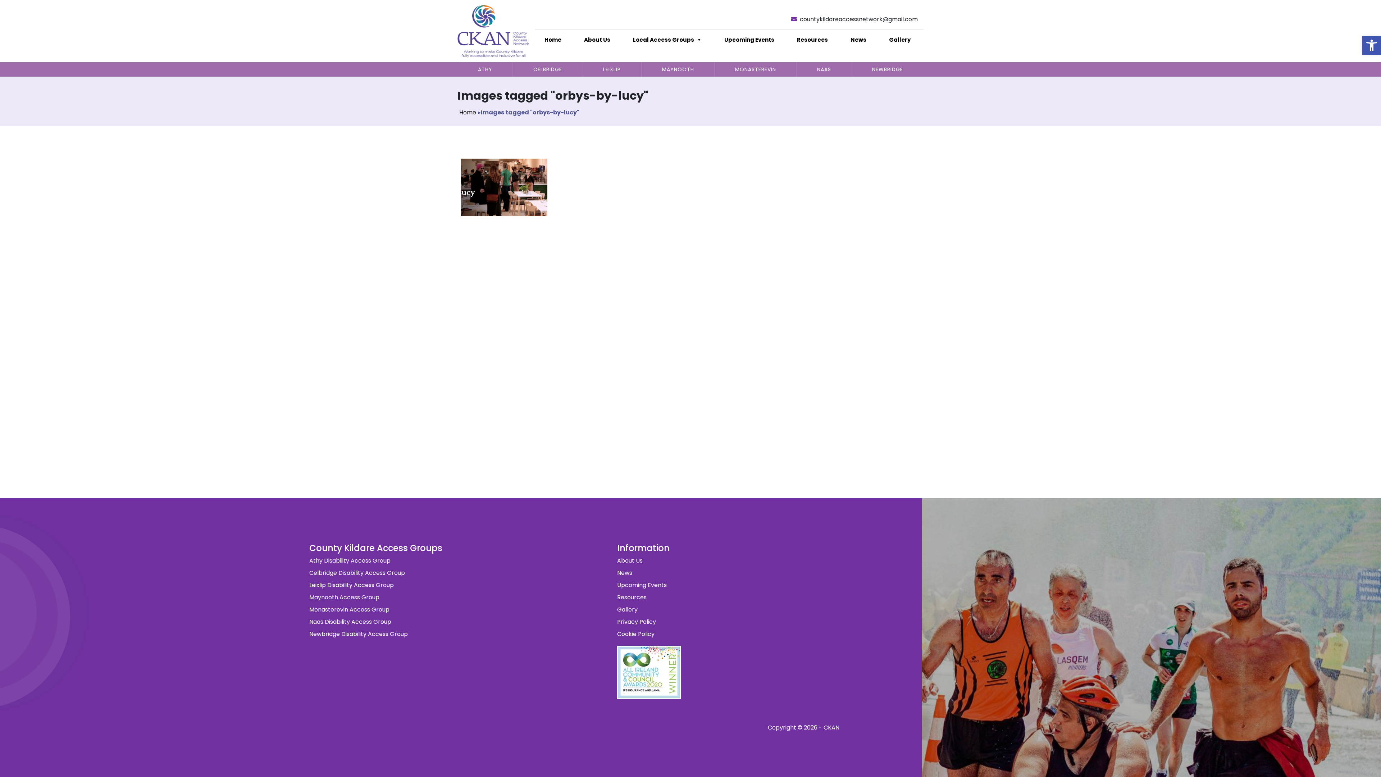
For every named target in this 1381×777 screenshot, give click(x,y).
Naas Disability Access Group (350, 622)
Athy (485, 69)
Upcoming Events (749, 40)
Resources (812, 40)
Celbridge (547, 69)
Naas (824, 69)
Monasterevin (755, 69)
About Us (597, 40)
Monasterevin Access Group (349, 609)
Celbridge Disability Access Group (357, 573)
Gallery (900, 40)
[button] (1371, 45)
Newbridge (887, 69)
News (858, 40)
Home (552, 40)
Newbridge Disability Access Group (358, 634)
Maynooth (678, 69)
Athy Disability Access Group (350, 560)
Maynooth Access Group (344, 597)
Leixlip (612, 69)
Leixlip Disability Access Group (351, 585)
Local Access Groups (663, 40)
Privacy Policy (636, 622)
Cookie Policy (636, 634)
